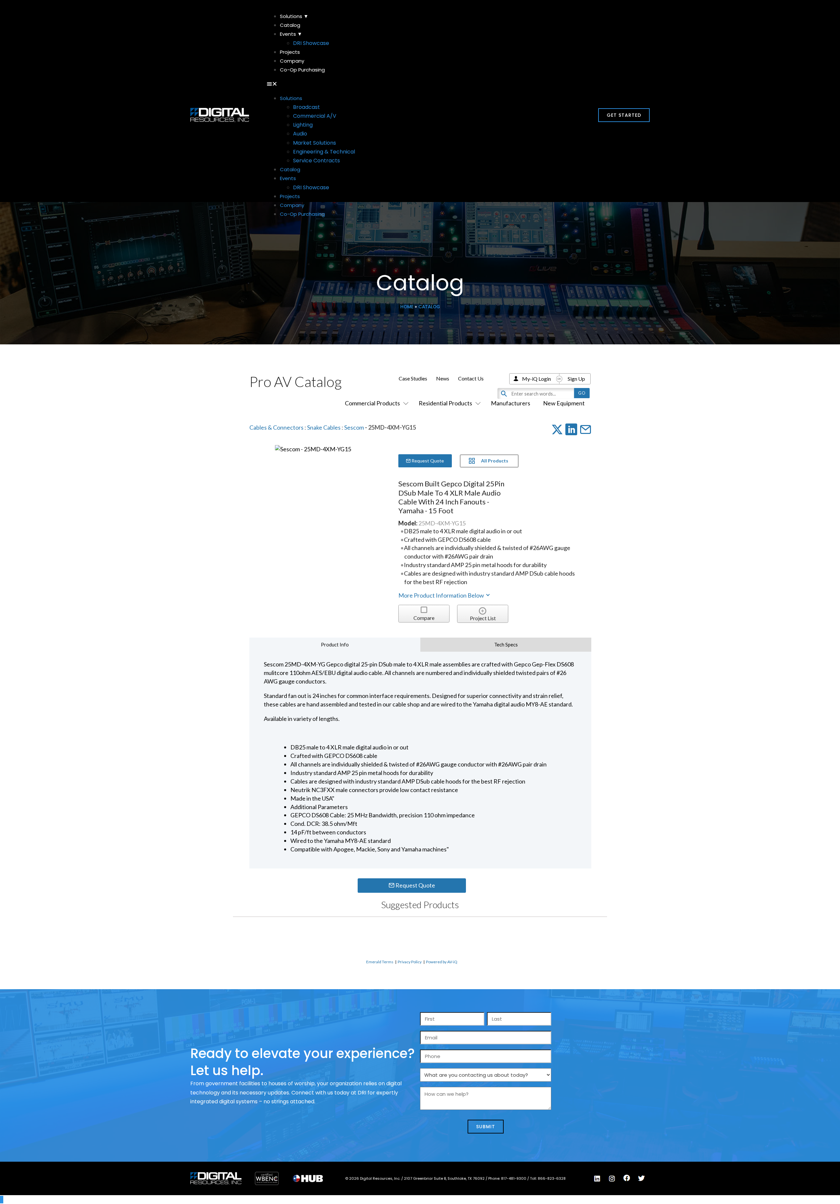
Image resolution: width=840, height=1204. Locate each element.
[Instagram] (612, 1178)
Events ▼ (291, 34)
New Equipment (564, 403)
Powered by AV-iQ (441, 961)
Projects (290, 52)
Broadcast (306, 107)
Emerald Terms (379, 961)
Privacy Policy (410, 961)
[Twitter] (641, 1178)
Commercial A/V (314, 116)
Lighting (303, 125)
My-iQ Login (536, 379)
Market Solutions (314, 143)
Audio (300, 133)
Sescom (354, 427)
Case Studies (413, 378)
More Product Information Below (441, 595)
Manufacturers (510, 403)
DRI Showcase (311, 43)
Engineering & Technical (324, 151)
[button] (420, 83)
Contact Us (471, 378)
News (442, 378)
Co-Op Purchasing (302, 69)
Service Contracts (316, 160)
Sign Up (576, 379)
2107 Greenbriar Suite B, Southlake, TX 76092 (445, 1178)
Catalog (290, 25)
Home (406, 307)
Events (288, 178)
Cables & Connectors (276, 427)
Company (292, 60)
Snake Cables (324, 427)
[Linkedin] (597, 1178)
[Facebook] (626, 1178)
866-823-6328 (552, 1178)
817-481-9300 (514, 1178)
